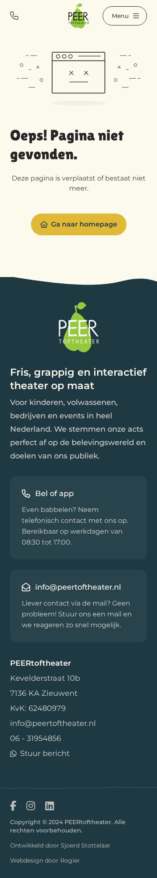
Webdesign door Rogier (45, 860)
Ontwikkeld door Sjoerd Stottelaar (60, 845)
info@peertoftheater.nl (53, 723)
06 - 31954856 (35, 738)
